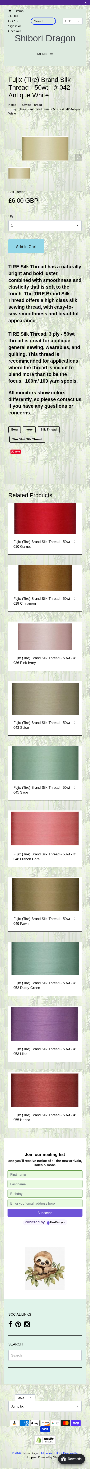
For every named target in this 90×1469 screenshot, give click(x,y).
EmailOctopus (57, 1222)
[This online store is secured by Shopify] (45, 1439)
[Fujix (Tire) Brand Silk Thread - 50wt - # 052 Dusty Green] (45, 958)
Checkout (14, 31)
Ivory (29, 429)
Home (12, 104)
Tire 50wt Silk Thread (27, 439)
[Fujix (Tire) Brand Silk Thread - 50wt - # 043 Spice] (45, 697)
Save (17, 451)
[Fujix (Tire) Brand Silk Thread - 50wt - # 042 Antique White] (19, 173)
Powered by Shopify (50, 1457)
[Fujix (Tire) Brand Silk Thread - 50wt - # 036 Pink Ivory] (45, 635)
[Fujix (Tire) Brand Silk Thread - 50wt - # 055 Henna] (45, 1089)
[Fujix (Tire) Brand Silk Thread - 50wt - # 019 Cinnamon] (45, 577)
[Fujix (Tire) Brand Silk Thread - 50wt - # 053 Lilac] (45, 1023)
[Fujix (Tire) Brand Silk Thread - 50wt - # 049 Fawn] (45, 894)
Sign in (12, 26)
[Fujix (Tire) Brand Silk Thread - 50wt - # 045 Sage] (45, 762)
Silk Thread (17, 192)
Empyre (31, 1457)
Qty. (11, 216)
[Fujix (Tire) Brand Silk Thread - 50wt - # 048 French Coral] (45, 828)
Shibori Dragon (45, 38)
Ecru (14, 429)
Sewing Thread (32, 104)
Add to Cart (26, 246)
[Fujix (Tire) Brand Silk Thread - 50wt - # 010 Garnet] (45, 518)
